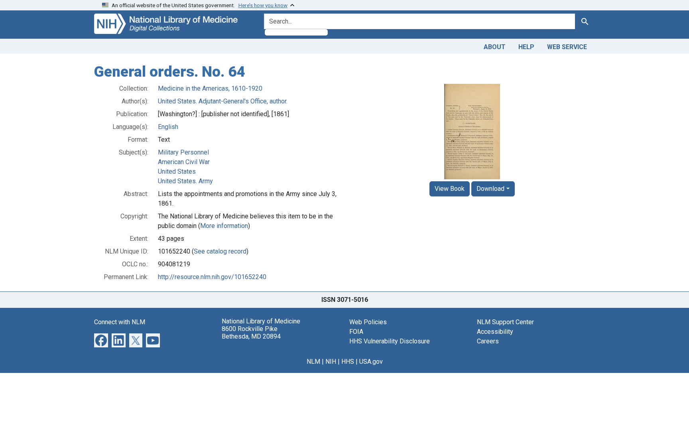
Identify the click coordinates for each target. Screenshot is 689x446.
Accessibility (495, 331)
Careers (488, 341)
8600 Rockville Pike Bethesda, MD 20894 (251, 332)
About (495, 47)
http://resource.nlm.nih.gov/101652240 (212, 277)
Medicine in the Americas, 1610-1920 (210, 88)
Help (526, 47)
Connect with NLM (119, 322)
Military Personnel (183, 152)
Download (490, 188)
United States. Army (185, 181)
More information (224, 226)
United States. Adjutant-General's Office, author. (222, 101)
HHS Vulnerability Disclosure (389, 341)
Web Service (567, 47)
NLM (313, 361)
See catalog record (220, 251)
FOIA (356, 331)
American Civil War (184, 162)
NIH (330, 361)
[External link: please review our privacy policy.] (101, 339)
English (168, 127)
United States (177, 171)
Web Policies (368, 322)
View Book (450, 188)
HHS (347, 361)
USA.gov (371, 361)
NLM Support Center (505, 322)
